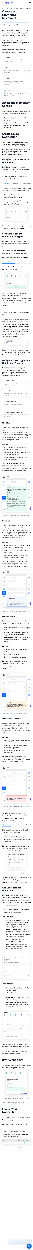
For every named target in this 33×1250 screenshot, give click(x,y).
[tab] (5, 183)
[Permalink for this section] (14, 106)
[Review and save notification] (16, 1082)
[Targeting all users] (16, 214)
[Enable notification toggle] (16, 1142)
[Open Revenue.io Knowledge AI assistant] (29, 1246)
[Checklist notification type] (16, 493)
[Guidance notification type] (16, 589)
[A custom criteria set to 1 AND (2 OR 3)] (16, 342)
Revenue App (19, 118)
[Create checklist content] (16, 1025)
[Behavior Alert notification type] (16, 691)
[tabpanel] (16, 204)
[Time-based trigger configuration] (16, 861)
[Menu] (30, 3)
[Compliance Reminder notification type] (16, 784)
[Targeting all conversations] (16, 280)
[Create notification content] (16, 966)
